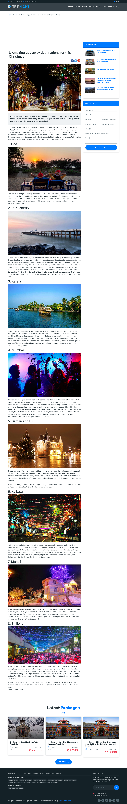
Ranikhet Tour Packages (40, 780)
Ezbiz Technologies (65, 801)
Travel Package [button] (80, 6)
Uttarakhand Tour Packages (31, 782)
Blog (117, 6)
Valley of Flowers (13, 780)
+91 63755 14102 (15, 1)
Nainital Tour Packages (70, 780)
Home (70, 6)
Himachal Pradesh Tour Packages (49, 782)
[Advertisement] (63, 35)
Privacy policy (45, 774)
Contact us (56, 774)
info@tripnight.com (30, 1)
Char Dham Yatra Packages (16, 788)
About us (11, 774)
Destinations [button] (108, 6)
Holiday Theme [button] (94, 6)
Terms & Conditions (30, 774)
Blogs (16, 15)
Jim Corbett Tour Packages (55, 780)
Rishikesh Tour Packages (15, 782)
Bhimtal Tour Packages (26, 780)
